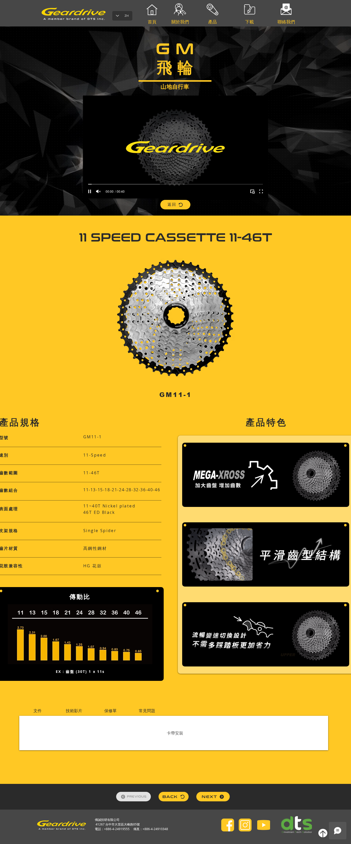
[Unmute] (98, 191)
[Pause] (89, 191)
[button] (37, 711)
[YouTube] (263, 825)
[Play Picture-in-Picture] (252, 191)
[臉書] (227, 825)
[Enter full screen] (261, 191)
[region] (212, 38)
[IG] (245, 825)
